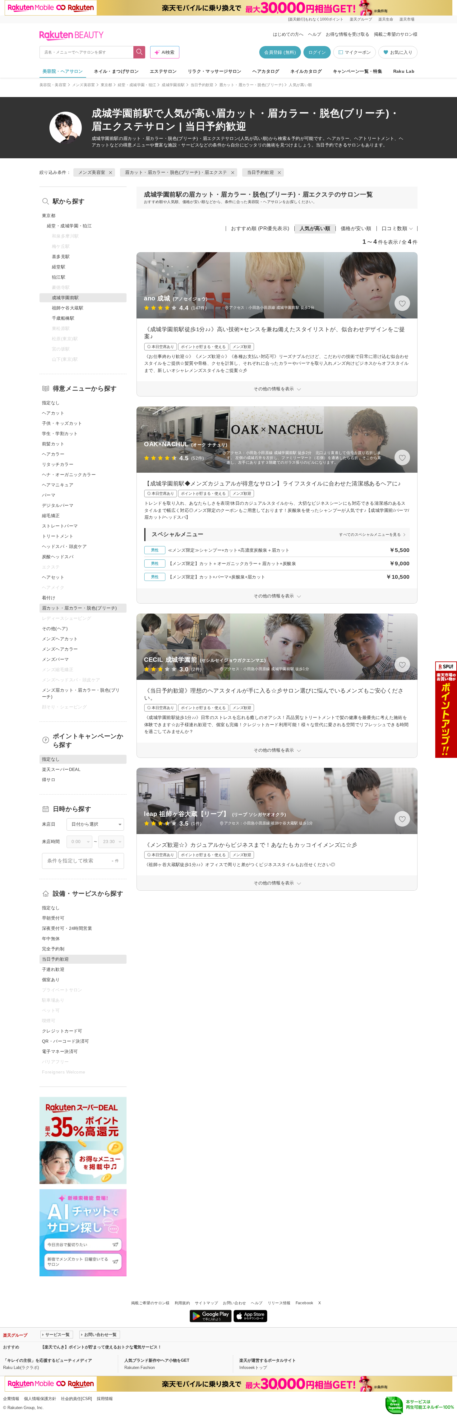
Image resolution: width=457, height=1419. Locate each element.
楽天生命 (385, 19)
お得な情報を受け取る (347, 34)
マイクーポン (358, 52)
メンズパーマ (55, 659)
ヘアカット (53, 412)
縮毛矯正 (51, 515)
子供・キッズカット (62, 423)
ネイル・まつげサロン (116, 71)
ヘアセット (53, 577)
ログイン (317, 52)
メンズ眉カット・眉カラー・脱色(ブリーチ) (81, 693)
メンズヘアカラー (60, 649)
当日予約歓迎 (202, 85)
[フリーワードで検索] (139, 52)
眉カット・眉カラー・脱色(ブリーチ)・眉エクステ (174, 138)
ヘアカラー (53, 454)
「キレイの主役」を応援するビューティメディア (47, 1360)
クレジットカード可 (62, 1030)
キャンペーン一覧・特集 (357, 71)
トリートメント (57, 536)
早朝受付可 (53, 918)
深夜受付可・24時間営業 (67, 928)
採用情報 (105, 1398)
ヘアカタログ (265, 71)
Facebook (304, 1303)
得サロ (48, 779)
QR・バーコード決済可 (65, 1041)
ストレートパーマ (60, 525)
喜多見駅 (61, 256)
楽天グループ (361, 19)
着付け (48, 597)
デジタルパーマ (57, 505)
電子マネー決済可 (60, 1051)
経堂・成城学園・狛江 (137, 85)
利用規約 (182, 1303)
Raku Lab (403, 71)
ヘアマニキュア (57, 484)
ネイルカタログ (306, 71)
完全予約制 (53, 948)
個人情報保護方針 (40, 1398)
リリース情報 (279, 1303)
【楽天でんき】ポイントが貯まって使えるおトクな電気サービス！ (101, 1347)
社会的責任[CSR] (76, 1398)
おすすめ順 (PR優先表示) (260, 228)
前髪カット (53, 443)
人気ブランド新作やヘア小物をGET (156, 1360)
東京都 (106, 85)
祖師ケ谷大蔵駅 (67, 307)
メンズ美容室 (83, 85)
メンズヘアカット (60, 638)
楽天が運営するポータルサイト (267, 1360)
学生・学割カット (60, 433)
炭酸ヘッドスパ (57, 556)
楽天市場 (406, 19)
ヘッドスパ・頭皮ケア (64, 546)
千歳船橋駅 (63, 318)
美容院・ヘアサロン (63, 71)
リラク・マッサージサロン (215, 71)
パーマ (48, 495)
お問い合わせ (234, 1303)
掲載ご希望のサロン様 (396, 34)
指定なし (51, 402)
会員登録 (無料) (280, 52)
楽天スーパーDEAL (61, 769)
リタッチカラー (57, 464)
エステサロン (163, 71)
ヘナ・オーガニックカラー (69, 474)
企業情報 (11, 1398)
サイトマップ (206, 1303)
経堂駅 (58, 266)
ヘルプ (314, 34)
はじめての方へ (288, 34)
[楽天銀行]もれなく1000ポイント (316, 19)
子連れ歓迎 (53, 969)
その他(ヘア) (55, 628)
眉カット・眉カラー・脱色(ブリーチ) (251, 85)
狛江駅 (58, 277)
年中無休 (51, 938)
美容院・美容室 (53, 85)
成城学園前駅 (173, 85)
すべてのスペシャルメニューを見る (370, 534)
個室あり (51, 979)
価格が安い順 (356, 228)
